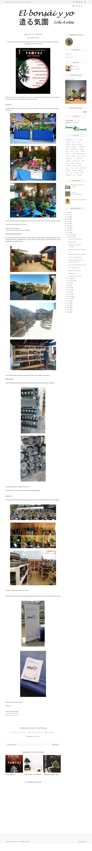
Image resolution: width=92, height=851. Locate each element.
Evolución (73, 156)
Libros (83, 160)
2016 (68, 300)
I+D (74, 158)
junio (69, 287)
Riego (67, 172)
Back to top (82, 841)
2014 (68, 305)
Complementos (81, 146)
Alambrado (68, 141)
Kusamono (68, 160)
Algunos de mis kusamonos (74, 270)
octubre (70, 278)
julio (69, 285)
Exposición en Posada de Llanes (78, 199)
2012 (68, 309)
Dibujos (76, 151)
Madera (72, 163)
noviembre (70, 236)
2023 (68, 219)
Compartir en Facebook (19, 732)
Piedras (79, 165)
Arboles (78, 141)
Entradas (69, 54)
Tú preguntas (68, 175)
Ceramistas (74, 146)
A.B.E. (34, 736)
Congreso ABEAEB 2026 (50, 774)
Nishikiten (74, 165)
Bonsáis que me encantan (77, 144)
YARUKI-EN (14, 2)
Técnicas (82, 172)
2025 (68, 214)
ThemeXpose (18, 841)
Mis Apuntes (68, 165)
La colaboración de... (76, 160)
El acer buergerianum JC (74, 267)
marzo (69, 294)
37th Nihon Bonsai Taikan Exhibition (77, 254)
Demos (67, 151)
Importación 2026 (70, 79)
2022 (68, 221)
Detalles (72, 151)
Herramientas (68, 158)
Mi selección (78, 163)
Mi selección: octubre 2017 (74, 276)
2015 (68, 303)
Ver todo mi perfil (75, 68)
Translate (76, 122)
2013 (68, 307)
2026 (68, 212)
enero (69, 298)
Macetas (67, 163)
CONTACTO (29, 2)
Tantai (38, 736)
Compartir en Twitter (36, 732)
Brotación (68, 146)
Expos (78, 156)
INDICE (7, 2)
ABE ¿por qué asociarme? (11, 715)
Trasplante (76, 172)
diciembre (70, 234)
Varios (74, 175)
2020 (68, 225)
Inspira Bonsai (79, 158)
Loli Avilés (75, 66)
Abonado (80, 139)
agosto (70, 283)
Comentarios (70, 57)
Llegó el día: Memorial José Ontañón (77, 264)
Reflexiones (74, 170)
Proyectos (68, 170)
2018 (68, 230)
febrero (70, 296)
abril (69, 292)
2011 (68, 312)
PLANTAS (21, 2)
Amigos (73, 141)
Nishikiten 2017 (72, 273)
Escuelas (67, 156)
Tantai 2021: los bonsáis (32, 774)
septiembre (71, 280)
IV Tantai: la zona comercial (12, 713)
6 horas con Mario (69, 139)
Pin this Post (50, 732)
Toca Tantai (9, 774)
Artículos (68, 144)
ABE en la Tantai (72, 242)
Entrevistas (68, 153)
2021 (68, 223)
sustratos (79, 175)
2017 (68, 232)
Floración (83, 156)
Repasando (80, 170)
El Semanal (82, 151)
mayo (69, 289)
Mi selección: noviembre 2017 (75, 239)
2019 (68, 228)
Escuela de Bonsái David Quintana (78, 153)
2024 (68, 216)
